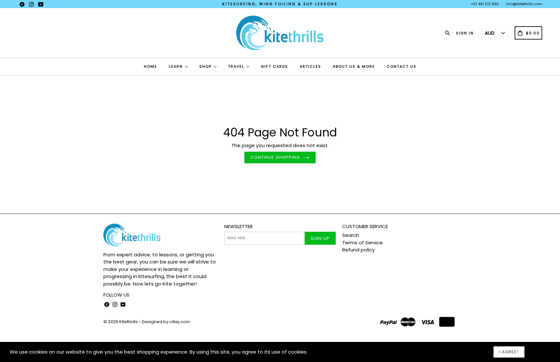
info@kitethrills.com (524, 3)
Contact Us (401, 66)
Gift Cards (274, 66)
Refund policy (358, 249)
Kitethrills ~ (130, 322)
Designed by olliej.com (166, 322)
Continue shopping (275, 157)
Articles (310, 66)
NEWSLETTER (238, 226)
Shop (206, 66)
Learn (176, 66)
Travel (237, 66)
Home (150, 66)
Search (350, 235)
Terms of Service (362, 242)
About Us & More (354, 66)
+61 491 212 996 (485, 3)
